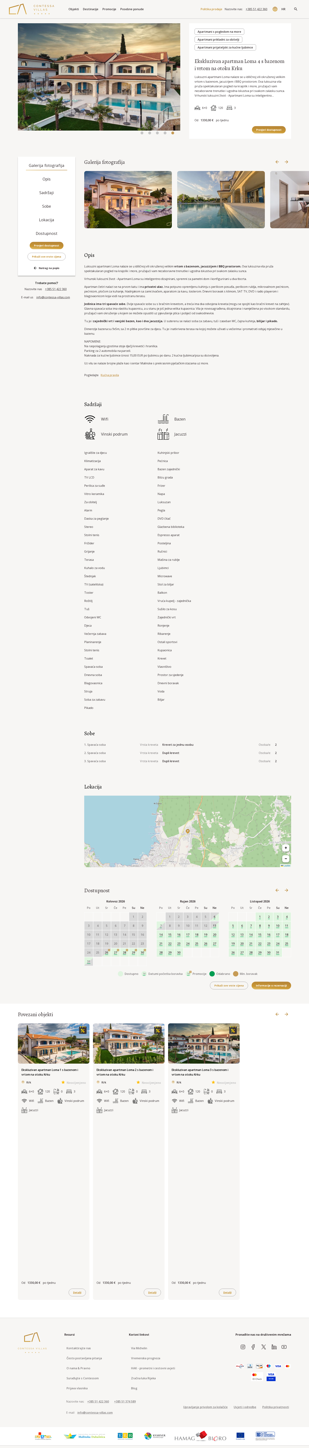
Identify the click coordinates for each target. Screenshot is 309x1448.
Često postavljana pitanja (84, 1358)
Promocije (109, 9)
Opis (47, 179)
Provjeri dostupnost (268, 129)
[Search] (295, 9)
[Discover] (259, 1366)
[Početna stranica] (31, 9)
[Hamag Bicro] (200, 1436)
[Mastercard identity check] (257, 1376)
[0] (141, 133)
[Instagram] (243, 1347)
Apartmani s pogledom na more (219, 32)
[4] (172, 133)
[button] (188, 831)
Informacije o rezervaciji (271, 985)
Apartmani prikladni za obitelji (218, 39)
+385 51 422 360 (256, 9)
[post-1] (106, 961)
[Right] (286, 162)
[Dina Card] (240, 1366)
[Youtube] (284, 1347)
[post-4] (133, 961)
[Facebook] (253, 1347)
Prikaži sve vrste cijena (46, 256)
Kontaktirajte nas (79, 1348)
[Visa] (278, 1366)
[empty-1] (97, 916)
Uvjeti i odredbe (245, 1407)
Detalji (77, 1292)
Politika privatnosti (275, 1407)
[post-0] (97, 961)
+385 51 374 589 (125, 1401)
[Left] (277, 162)
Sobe (46, 206)
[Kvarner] (155, 1436)
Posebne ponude (132, 9)
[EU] (240, 1436)
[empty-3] (115, 916)
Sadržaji (46, 192)
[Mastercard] (288, 1366)
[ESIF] (265, 1436)
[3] (165, 133)
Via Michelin (139, 1348)
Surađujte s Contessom (83, 1378)
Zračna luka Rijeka (143, 1378)
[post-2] (115, 961)
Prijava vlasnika (77, 1388)
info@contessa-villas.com (53, 297)
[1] (149, 133)
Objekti (73, 9)
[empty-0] (88, 916)
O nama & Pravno (78, 1368)
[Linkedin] (274, 1347)
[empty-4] (124, 916)
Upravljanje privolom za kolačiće (205, 1407)
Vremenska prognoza (145, 1358)
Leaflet (286, 865)
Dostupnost (46, 233)
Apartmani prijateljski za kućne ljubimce (225, 47)
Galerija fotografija (46, 165)
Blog (134, 1388)
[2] (157, 133)
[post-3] (124, 961)
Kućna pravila (110, 375)
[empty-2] (106, 916)
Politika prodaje (211, 9)
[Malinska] (84, 1436)
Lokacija (46, 219)
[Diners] (249, 1366)
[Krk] (125, 1436)
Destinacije (90, 9)
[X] (264, 1347)
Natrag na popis (49, 268)
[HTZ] (43, 1436)
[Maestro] (268, 1366)
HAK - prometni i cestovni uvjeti (153, 1368)
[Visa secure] (271, 1376)
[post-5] (142, 961)
